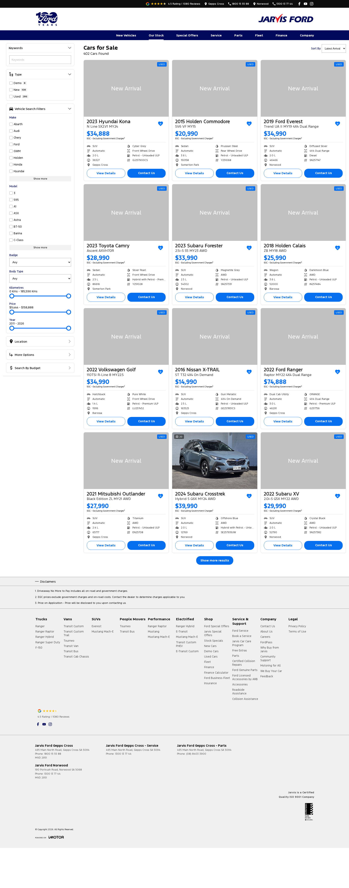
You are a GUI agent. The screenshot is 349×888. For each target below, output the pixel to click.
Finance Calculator (216, 672)
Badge (13, 255)
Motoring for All (270, 665)
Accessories (240, 684)
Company (307, 35)
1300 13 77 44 (123, 753)
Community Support (267, 658)
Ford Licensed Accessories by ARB (245, 677)
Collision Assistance (245, 699)
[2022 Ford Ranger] (303, 336)
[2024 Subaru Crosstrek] (214, 460)
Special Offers (187, 35)
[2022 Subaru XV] (303, 460)
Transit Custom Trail (74, 633)
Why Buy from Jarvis (269, 649)
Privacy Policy (297, 626)
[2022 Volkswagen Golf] (126, 336)
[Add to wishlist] (160, 124)
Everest (96, 626)
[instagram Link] (311, 3)
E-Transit (182, 631)
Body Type (16, 271)
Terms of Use (297, 631)
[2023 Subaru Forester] (214, 212)
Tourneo (69, 640)
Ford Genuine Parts (245, 670)
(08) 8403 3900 (196, 753)
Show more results (214, 560)
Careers (265, 637)
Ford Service (240, 631)
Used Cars (211, 656)
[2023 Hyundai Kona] (126, 88)
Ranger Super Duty (47, 642)
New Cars (210, 646)
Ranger (40, 626)
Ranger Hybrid (44, 637)
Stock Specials (213, 640)
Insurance (210, 683)
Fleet (259, 35)
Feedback (266, 676)
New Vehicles (126, 35)
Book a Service (241, 636)
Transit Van (71, 646)
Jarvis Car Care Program (241, 643)
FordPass (266, 642)
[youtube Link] (305, 3)
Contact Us (146, 173)
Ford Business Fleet (217, 678)
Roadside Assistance (239, 691)
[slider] (11, 296)
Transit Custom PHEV (186, 644)
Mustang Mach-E (102, 631)
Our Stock (156, 35)
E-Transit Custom (187, 651)
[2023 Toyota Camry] (126, 212)
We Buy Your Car (271, 671)
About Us (266, 631)
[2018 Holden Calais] (303, 212)
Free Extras (239, 650)
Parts (238, 35)
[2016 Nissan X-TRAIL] (214, 336)
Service (216, 35)
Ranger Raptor (44, 631)
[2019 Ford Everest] (303, 88)
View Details (106, 173)
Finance (281, 35)
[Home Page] (47, 19)
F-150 (38, 647)
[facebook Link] (299, 3)
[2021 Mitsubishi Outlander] (126, 460)
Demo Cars (211, 651)
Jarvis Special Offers (212, 633)
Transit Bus (71, 651)
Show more (40, 178)
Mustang (153, 631)
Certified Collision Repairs (243, 663)
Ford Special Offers (216, 626)
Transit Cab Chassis (76, 656)
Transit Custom (74, 626)
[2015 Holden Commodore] (214, 88)
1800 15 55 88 (52, 753)
